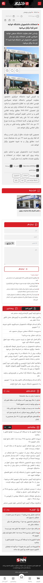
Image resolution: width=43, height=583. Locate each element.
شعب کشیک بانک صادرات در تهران (29, 211)
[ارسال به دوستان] (14, 20)
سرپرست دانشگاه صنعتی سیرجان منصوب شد (24, 331)
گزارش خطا (16, 166)
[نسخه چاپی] (5, 20)
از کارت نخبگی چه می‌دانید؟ (31, 335)
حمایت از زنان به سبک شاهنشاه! (29, 396)
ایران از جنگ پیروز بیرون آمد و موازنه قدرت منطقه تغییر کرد (21, 400)
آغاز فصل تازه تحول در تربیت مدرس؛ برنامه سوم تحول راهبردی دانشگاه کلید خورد (21, 341)
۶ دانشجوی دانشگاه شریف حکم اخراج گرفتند (25, 384)
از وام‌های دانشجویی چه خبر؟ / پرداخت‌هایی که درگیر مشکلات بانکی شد (23, 523)
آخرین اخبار (28, 308)
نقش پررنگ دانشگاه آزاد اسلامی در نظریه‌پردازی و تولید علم (22, 374)
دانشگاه (36, 12)
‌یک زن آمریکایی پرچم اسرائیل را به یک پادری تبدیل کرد (23, 412)
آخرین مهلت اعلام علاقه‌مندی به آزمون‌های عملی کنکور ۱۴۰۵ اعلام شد (22, 319)
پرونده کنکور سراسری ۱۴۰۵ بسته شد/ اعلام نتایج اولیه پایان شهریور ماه (21, 440)
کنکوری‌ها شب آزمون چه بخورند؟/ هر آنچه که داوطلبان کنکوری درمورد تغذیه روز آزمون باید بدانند (22, 548)
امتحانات (25, 175)
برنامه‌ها (30, 581)
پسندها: (7, 166)
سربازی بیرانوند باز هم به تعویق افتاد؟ (27, 404)
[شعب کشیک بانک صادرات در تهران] (29, 202)
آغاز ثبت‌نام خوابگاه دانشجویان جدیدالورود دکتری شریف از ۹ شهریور (21, 326)
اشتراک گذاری (32, 170)
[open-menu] (39, 3)
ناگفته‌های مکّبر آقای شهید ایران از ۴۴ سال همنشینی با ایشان (22, 418)
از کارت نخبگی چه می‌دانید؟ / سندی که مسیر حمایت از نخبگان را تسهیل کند (22, 516)
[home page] (22, 577)
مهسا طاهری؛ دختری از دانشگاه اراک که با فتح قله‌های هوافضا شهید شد (22, 474)
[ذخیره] (9, 20)
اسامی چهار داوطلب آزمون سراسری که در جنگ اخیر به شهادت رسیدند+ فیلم (22, 447)
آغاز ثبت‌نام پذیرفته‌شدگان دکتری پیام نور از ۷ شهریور (22, 380)
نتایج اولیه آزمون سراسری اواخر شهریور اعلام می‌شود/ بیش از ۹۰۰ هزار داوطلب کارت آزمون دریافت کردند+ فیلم (22, 482)
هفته (9, 427)
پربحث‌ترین (10, 308)
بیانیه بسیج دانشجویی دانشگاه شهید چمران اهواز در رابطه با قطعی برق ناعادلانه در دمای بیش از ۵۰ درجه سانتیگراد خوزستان (22, 465)
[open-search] (3, 3)
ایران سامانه (18, 572)
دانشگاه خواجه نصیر (32, 180)
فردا (22, 180)
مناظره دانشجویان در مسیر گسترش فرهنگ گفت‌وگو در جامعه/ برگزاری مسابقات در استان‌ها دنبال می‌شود (22, 348)
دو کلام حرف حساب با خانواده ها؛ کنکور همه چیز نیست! (22, 528)
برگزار (16, 180)
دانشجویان (16, 175)
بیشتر (6, 391)
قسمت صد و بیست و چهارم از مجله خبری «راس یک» (23, 408)
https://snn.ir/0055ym (29, 166)
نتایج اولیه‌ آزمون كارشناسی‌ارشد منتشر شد (25, 313)
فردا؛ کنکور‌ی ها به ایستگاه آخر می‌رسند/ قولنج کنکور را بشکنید (21, 433)
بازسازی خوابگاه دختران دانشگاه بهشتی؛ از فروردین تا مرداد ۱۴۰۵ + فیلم (22, 497)
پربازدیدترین (13, 581)
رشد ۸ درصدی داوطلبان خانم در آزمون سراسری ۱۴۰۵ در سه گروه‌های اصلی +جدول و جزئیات (21, 491)
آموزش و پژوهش (27, 12)
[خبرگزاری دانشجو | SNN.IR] (21, 3)
